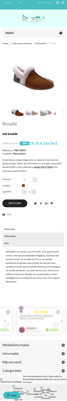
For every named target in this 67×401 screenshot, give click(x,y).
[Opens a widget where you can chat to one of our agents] (11, 395)
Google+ (46, 203)
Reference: (7, 150)
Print (9, 215)
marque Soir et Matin (43, 167)
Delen (40, 203)
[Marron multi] (23, 185)
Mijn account (12, 362)
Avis (6, 243)
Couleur (6, 185)
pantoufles (36, 252)
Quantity (6, 191)
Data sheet (10, 236)
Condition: (7, 153)
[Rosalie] (17, 112)
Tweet (35, 203)
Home (5, 43)
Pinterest (51, 203)
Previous (3, 111)
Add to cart (15, 203)
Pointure (6, 179)
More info (9, 229)
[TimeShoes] (33, 18)
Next (63, 111)
